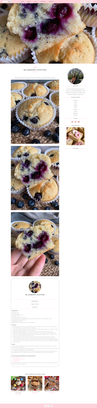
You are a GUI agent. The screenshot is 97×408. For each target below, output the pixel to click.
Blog (35, 1)
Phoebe (7, 1)
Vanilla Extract (16, 361)
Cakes (35, 67)
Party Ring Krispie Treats (75, 145)
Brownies (75, 100)
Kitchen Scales (16, 357)
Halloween (75, 113)
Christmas (75, 115)
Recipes (51, 1)
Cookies (75, 104)
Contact (43, 1)
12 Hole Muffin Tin (16, 360)
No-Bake (75, 105)
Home (22, 1)
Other (75, 107)
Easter (75, 111)
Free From (75, 109)
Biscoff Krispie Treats (52, 391)
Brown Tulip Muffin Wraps (18, 358)
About (29, 1)
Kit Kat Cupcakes (35, 391)
